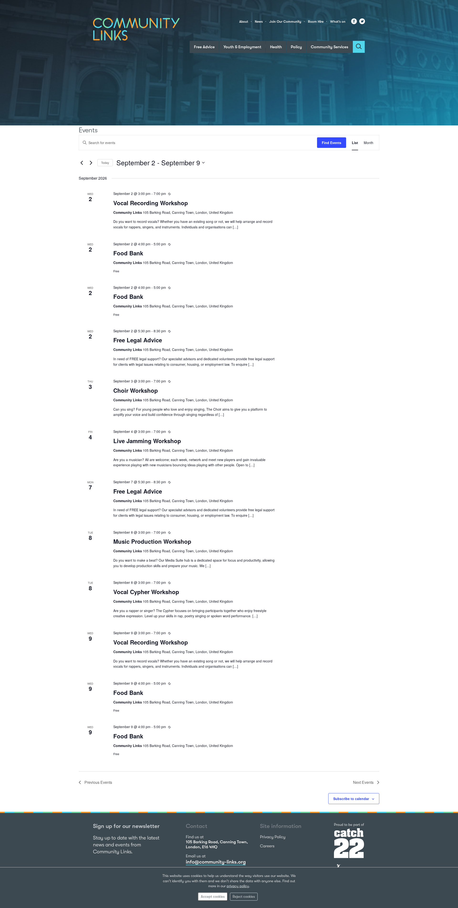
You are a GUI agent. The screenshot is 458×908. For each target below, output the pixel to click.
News (259, 21)
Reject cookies (244, 896)
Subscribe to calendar (351, 798)
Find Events (331, 142)
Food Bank (128, 253)
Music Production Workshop (152, 541)
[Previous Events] (81, 163)
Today (105, 163)
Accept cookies (213, 896)
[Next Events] (91, 163)
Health (276, 47)
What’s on (337, 21)
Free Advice (204, 47)
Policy (296, 47)
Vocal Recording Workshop (150, 203)
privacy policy (238, 886)
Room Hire (315, 21)
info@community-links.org (216, 862)
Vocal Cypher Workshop (146, 592)
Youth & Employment (242, 47)
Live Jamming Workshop (147, 441)
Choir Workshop (135, 390)
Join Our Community (285, 21)
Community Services (329, 47)
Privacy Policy (273, 837)
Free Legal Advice (137, 340)
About (243, 21)
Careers (267, 846)
